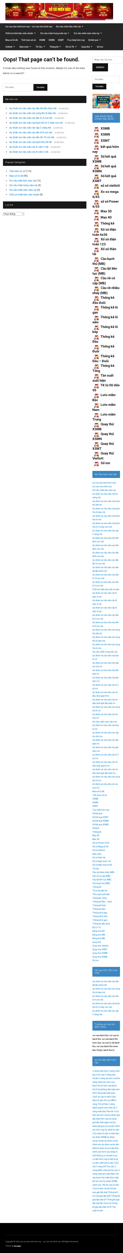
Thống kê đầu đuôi (101, 923)
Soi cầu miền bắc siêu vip (68, 26)
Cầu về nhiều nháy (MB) (103, 872)
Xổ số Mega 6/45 (100, 846)
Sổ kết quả (93, 40)
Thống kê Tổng (99, 898)
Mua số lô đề (11, 40)
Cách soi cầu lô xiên (101, 1097)
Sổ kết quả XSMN (100, 821)
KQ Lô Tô (70, 47)
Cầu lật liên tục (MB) (101, 879)
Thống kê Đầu (98, 909)
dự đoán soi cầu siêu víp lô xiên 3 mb (28, 146)
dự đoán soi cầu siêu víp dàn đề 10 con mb (31, 137)
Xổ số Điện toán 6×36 (102, 865)
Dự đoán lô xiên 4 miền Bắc (106, 1133)
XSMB (42, 40)
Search (100, 67)
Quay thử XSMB (99, 957)
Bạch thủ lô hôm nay (102, 1085)
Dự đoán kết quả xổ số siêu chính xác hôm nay (106, 1126)
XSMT (61, 40)
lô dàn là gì (113, 1159)
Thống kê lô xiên (100, 916)
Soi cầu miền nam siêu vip (86, 33)
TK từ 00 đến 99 (99, 890)
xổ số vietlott (110, 185)
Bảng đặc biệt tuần (106, 1093)
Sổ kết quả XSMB (100, 824)
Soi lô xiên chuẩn (102, 1188)
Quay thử (85, 47)
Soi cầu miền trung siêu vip (53, 33)
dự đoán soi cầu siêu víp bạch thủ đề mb (30, 142)
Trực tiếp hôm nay (76, 40)
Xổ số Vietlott (98, 850)
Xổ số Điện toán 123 (101, 861)
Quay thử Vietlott (100, 946)
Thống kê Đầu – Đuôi (102, 901)
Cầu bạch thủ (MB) (101, 883)
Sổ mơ (100, 47)
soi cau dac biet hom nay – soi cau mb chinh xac (28, 26)
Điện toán (24, 47)
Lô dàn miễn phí (99, 1163)
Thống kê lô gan (99, 920)
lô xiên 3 (111, 1163)
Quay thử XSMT (99, 949)
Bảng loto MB (98, 938)
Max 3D (106, 211)
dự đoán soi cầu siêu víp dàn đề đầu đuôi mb (33, 108)
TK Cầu (39, 47)
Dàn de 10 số (113, 1111)
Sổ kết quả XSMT (100, 817)
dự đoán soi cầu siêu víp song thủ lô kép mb (32, 113)
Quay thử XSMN (99, 953)
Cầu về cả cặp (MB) (101, 876)
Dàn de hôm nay (100, 1115)
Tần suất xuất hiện (101, 894)
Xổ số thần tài (98, 857)
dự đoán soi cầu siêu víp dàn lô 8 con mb (30, 132)
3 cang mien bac (100, 1071)
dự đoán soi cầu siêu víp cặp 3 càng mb (30, 127)
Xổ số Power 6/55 (100, 843)
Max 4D (106, 217)
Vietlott (8, 47)
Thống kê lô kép (99, 913)
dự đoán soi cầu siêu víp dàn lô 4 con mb (30, 118)
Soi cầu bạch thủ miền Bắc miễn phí (105, 1177)
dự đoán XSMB (99, 1137)
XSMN (52, 40)
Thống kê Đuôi (99, 905)
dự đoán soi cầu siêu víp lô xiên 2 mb (28, 151)
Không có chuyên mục (107, 1155)
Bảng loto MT (98, 931)
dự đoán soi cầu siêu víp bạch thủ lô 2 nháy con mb (36, 122)
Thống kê (54, 47)
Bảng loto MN (98, 935)
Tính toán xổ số (28, 40)
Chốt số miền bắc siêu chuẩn (19, 33)
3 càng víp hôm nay (108, 1078)
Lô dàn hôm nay (99, 1159)
